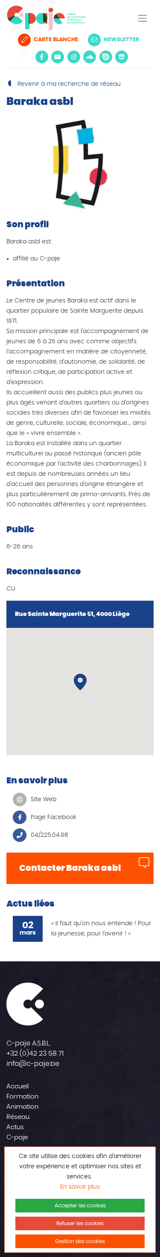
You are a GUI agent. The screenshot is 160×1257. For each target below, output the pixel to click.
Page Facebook (53, 817)
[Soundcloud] (89, 57)
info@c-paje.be (32, 1063)
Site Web (43, 799)
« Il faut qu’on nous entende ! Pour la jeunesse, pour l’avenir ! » (101, 929)
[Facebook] (41, 57)
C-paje (17, 1137)
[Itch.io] (121, 57)
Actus (15, 1127)
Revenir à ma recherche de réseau (68, 84)
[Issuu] (105, 57)
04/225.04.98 (49, 835)
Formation (22, 1096)
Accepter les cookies (80, 1205)
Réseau (17, 1117)
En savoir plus (80, 1187)
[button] (80, 682)
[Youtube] (57, 57)
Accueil (17, 1086)
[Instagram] (73, 57)
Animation (22, 1107)
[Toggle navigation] (142, 18)
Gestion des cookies (80, 1241)
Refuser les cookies (80, 1223)
